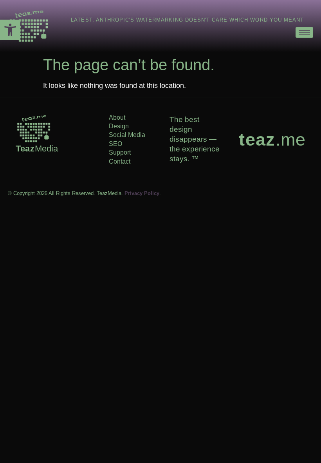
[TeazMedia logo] (34, 128)
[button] (10, 30)
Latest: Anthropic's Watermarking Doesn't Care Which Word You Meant (187, 20)
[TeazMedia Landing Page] (29, 26)
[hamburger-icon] (304, 32)
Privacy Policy (141, 193)
